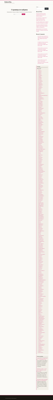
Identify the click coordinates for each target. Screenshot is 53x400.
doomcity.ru (40, 284)
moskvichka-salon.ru (42, 332)
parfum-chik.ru (41, 352)
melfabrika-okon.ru (41, 324)
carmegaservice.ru (41, 241)
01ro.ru (40, 69)
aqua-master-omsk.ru (42, 149)
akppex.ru (40, 110)
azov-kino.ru (40, 200)
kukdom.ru (40, 302)
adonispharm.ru (41, 97)
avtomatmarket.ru (41, 195)
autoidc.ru (40, 177)
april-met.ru (40, 145)
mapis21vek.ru (41, 320)
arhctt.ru (40, 156)
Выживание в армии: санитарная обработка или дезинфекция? (42, 380)
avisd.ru (40, 188)
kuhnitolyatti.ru (41, 299)
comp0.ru (40, 271)
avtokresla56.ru (41, 194)
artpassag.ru (40, 165)
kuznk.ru (40, 304)
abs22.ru (40, 94)
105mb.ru (40, 74)
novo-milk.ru (40, 341)
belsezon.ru (40, 213)
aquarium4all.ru (41, 150)
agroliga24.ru (41, 103)
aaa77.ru (40, 90)
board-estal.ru (41, 228)
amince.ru (40, 128)
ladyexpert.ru (41, 305)
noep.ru (40, 339)
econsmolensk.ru (41, 289)
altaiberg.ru (40, 123)
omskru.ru (40, 346)
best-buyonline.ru (41, 216)
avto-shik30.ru (41, 198)
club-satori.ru (41, 262)
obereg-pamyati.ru (41, 345)
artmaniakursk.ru (41, 164)
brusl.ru (40, 233)
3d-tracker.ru (41, 81)
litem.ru (40, 313)
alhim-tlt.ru (40, 116)
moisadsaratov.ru (41, 330)
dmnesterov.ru (41, 277)
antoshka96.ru (41, 139)
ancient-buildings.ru (42, 131)
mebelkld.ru (40, 323)
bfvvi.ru (40, 221)
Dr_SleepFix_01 (40, 42)
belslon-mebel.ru (41, 214)
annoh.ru (40, 135)
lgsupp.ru (40, 311)
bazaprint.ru (40, 208)
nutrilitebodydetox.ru (42, 344)
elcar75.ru (40, 292)
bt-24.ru (40, 234)
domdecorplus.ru (41, 281)
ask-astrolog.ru (41, 170)
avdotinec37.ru (41, 186)
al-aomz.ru (40, 111)
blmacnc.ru (40, 227)
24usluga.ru (40, 75)
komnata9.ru (40, 295)
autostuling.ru (41, 181)
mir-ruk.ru (40, 327)
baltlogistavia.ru (41, 205)
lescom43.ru (40, 309)
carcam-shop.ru (41, 240)
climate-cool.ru (41, 261)
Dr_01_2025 (39, 36)
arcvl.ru (40, 152)
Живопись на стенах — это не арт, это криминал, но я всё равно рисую (41, 370)
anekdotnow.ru (41, 132)
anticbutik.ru (40, 138)
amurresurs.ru (41, 129)
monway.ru (40, 331)
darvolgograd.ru (41, 275)
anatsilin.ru (40, 130)
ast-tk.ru (40, 173)
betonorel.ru (40, 220)
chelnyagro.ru (41, 249)
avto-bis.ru (40, 191)
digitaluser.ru (40, 276)
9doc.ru (40, 89)
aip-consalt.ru (41, 104)
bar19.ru (40, 207)
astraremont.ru (41, 172)
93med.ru (40, 88)
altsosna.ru (40, 125)
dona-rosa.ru (40, 283)
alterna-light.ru (41, 124)
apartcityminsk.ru (41, 142)
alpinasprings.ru (41, 122)
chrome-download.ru (42, 254)
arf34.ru (40, 153)
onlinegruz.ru (41, 347)
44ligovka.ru (40, 83)
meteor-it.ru (40, 325)
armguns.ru (40, 158)
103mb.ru (40, 73)
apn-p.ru (40, 144)
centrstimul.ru (41, 247)
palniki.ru (40, 351)
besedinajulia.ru (41, 215)
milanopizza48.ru (41, 326)
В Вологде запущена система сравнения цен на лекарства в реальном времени (41, 14)
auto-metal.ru (41, 180)
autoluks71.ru (40, 178)
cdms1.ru (40, 242)
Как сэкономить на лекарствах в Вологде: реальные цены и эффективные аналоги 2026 (41, 19)
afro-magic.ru (41, 101)
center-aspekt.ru (41, 243)
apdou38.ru (40, 143)
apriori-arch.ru (41, 146)
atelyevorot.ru (41, 174)
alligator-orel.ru (41, 118)
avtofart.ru (40, 193)
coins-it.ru (40, 269)
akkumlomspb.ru (41, 108)
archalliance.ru (41, 151)
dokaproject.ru (41, 278)
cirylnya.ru (40, 256)
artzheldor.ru (40, 167)
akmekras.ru (40, 109)
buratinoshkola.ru (41, 235)
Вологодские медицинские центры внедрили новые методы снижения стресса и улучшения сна (41, 26)
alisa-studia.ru (41, 117)
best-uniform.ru (41, 219)
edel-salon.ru (40, 290)
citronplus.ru (40, 257)
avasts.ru (40, 184)
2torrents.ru (40, 80)
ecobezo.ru (40, 288)
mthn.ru (40, 334)
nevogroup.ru (41, 337)
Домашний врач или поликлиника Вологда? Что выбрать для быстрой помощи (42, 30)
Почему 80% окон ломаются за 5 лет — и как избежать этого (42, 359)
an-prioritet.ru (41, 137)
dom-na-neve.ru (41, 282)
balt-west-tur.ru (41, 206)
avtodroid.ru (40, 192)
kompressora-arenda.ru (42, 296)
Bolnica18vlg (8, 2)
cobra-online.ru (41, 264)
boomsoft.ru (40, 229)
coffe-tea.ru (40, 268)
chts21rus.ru (40, 255)
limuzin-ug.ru (40, 312)
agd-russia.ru (41, 102)
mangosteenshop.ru (42, 318)
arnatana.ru (40, 160)
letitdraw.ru (40, 310)
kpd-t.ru (40, 297)
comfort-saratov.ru (41, 270)
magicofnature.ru (41, 317)
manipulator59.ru (41, 319)
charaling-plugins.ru (42, 248)
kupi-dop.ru (40, 303)
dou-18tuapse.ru (41, 285)
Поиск (47, 8)
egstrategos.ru (41, 291)
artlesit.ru (40, 163)
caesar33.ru (40, 236)
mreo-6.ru (40, 333)
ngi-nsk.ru (40, 338)
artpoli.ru (40, 166)
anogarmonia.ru (41, 136)
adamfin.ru (40, 96)
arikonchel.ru (40, 157)
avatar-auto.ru (41, 185)
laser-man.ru (40, 306)
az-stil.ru (40, 201)
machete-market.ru (41, 316)
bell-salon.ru (40, 212)
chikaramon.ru (41, 250)
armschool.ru (41, 159)
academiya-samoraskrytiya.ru (43, 95)
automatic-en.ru (41, 179)
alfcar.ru (40, 115)
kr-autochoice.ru (41, 298)
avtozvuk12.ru (41, 199)
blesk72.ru (40, 226)
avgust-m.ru (40, 187)
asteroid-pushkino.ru (42, 171)
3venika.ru (40, 82)
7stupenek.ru (40, 87)
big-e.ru (40, 222)
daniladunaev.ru (41, 274)
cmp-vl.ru (40, 263)
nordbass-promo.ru (41, 340)
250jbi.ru (40, 76)
